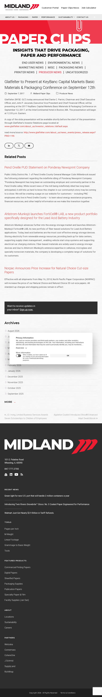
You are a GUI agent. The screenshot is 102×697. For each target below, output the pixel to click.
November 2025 (15, 382)
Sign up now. (26, 309)
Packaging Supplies (14, 584)
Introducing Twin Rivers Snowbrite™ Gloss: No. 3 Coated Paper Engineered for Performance (47, 504)
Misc (51, 67)
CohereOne (10, 655)
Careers (8, 627)
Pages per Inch (12, 529)
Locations (9, 617)
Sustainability (65, 17)
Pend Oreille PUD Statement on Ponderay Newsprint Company (47, 167)
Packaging (23, 17)
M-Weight (9, 534)
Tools (7, 550)
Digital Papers (11, 573)
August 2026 (13, 331)
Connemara (10, 650)
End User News (33, 62)
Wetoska (9, 644)
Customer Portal (50, 8)
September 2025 (16, 394)
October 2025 (14, 388)
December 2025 (15, 376)
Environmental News (64, 62)
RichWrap (9, 671)
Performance (48, 17)
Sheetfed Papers (12, 578)
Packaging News (71, 67)
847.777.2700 (12, 468)
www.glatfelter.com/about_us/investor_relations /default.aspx (36, 126)
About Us (9, 17)
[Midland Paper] (22, 8)
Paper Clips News (70, 8)
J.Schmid (9, 660)
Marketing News (31, 67)
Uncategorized (77, 72)
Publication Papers (13, 589)
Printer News (24, 72)
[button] (9, 145)
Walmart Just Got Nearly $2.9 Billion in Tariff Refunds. (30, 513)
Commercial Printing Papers (17, 567)
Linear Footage (12, 539)
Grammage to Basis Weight (17, 545)
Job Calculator (89, 8)
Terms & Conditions (67, 693)
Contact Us (82, 17)
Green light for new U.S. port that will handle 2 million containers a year (37, 496)
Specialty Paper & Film (15, 594)
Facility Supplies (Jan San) (17, 600)
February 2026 (14, 365)
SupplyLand (10, 666)
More (10, 402)
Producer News (50, 72)
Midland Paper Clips (41, 93)
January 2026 (14, 371)
